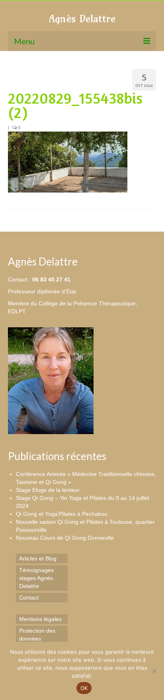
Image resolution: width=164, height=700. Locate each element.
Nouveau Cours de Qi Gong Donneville (65, 538)
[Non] (154, 671)
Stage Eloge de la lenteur (48, 490)
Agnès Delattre (82, 18)
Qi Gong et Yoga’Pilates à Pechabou (61, 514)
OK (84, 688)
